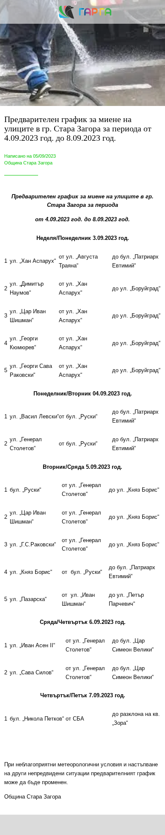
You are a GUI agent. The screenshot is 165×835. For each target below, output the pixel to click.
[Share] (45, 825)
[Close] (12, 12)
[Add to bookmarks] (120, 825)
